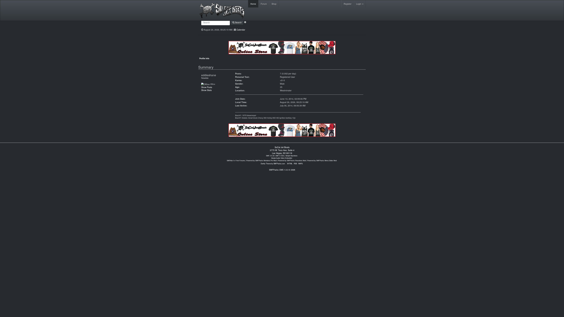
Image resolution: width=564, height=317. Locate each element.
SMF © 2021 (280, 156)
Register (347, 3)
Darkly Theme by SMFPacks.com (273, 163)
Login (359, 3)
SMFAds (230, 160)
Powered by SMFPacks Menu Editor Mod (322, 160)
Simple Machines (291, 156)
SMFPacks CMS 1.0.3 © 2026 (282, 169)
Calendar (241, 29)
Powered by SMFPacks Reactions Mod (292, 160)
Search (238, 22)
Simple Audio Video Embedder (281, 158)
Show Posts (206, 87)
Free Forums (240, 160)
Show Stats (206, 90)
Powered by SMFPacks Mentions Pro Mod (261, 160)
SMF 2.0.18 (270, 156)
